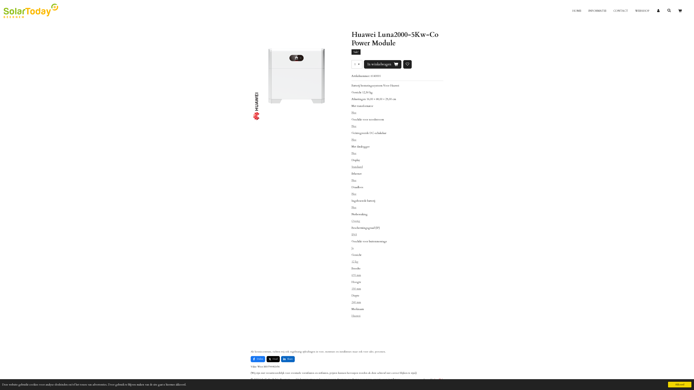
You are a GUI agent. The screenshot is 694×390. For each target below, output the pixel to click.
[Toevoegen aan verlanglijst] (407, 64)
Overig (356, 221)
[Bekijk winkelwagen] (680, 11)
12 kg (355, 261)
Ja (353, 248)
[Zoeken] (669, 10)
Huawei (356, 316)
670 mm (356, 275)
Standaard (357, 167)
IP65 (354, 234)
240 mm (356, 302)
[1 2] (357, 64)
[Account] (658, 11)
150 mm (356, 289)
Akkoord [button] (679, 384)
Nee (354, 112)
